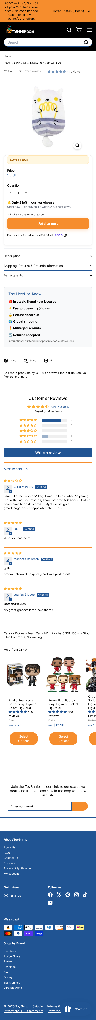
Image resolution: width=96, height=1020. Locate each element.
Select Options (23, 738)
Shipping (12, 214)
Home (7, 56)
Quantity (13, 185)
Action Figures (13, 956)
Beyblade (10, 966)
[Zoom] (77, 145)
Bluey (7, 972)
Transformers (12, 982)
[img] (13, 480)
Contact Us (11, 857)
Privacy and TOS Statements (23, 1011)
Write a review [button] (48, 452)
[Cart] (78, 29)
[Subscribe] (80, 806)
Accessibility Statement (18, 868)
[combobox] (48, 42)
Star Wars (10, 951)
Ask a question (14, 275)
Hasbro (92, 720)
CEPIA (8, 71)
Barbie (8, 961)
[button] (57, 71)
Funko (12, 720)
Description (12, 256)
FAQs (7, 852)
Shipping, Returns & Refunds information (33, 266)
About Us (9, 847)
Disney (8, 977)
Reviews (9, 863)
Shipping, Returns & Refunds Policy (57, 1006)
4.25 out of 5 (59, 407)
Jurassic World (13, 987)
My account (11, 873)
